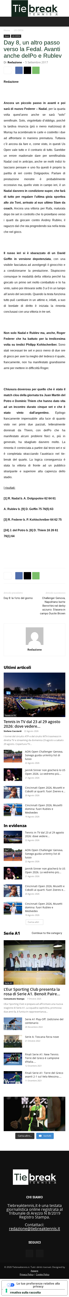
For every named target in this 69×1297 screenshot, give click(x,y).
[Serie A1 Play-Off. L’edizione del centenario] (13, 1023)
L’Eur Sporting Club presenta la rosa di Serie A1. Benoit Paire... (32, 991)
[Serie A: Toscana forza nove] (13, 1041)
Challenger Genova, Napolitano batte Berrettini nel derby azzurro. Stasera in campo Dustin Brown (52, 605)
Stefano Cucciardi (13, 731)
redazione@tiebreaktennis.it (34, 1228)
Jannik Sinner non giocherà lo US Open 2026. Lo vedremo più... (45, 771)
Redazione (15, 62)
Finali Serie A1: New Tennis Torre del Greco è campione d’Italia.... (42, 1058)
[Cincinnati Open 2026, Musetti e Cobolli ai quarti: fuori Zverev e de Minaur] (13, 792)
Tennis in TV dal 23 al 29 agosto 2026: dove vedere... (32, 724)
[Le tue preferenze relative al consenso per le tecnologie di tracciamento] (6, 1290)
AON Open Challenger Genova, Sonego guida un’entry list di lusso (44, 755)
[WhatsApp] (36, 70)
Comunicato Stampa (14, 998)
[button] (6, 22)
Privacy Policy (26, 1274)
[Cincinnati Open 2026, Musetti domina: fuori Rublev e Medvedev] (13, 809)
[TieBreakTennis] (34, 8)
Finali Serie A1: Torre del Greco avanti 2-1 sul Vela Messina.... (44, 1074)
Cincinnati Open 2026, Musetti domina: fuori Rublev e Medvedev (43, 808)
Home (7, 30)
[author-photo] (34, 644)
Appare (34, 1270)
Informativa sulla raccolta (23, 1292)
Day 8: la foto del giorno (18, 598)
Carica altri (33, 922)
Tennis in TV (10, 715)
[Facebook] (19, 70)
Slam (7, 36)
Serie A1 (8, 983)
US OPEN (18, 30)
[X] (27, 70)
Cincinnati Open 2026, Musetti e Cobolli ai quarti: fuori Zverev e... (45, 789)
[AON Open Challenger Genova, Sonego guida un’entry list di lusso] (13, 756)
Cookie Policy (42, 1274)
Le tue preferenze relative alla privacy (38, 1285)
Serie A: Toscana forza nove (42, 1037)
